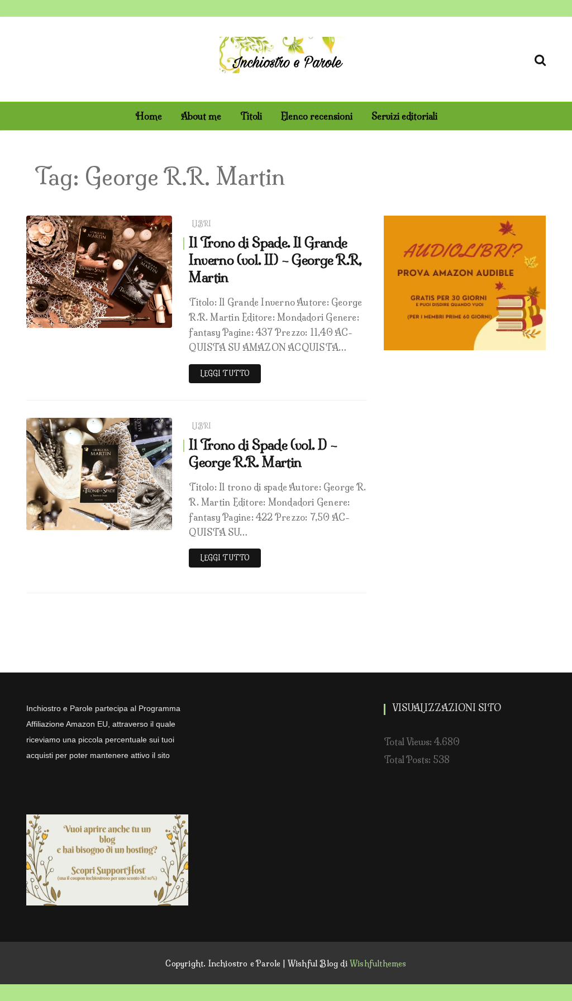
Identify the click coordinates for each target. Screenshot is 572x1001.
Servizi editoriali (404, 116)
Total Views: (409, 741)
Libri (202, 224)
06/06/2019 (137, 518)
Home (148, 116)
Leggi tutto (225, 373)
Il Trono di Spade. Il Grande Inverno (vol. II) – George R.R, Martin (275, 259)
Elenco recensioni (316, 116)
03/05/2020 (136, 316)
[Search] (540, 58)
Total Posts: (408, 759)
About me (201, 116)
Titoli (251, 116)
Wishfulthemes (378, 964)
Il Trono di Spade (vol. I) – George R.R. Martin (263, 453)
